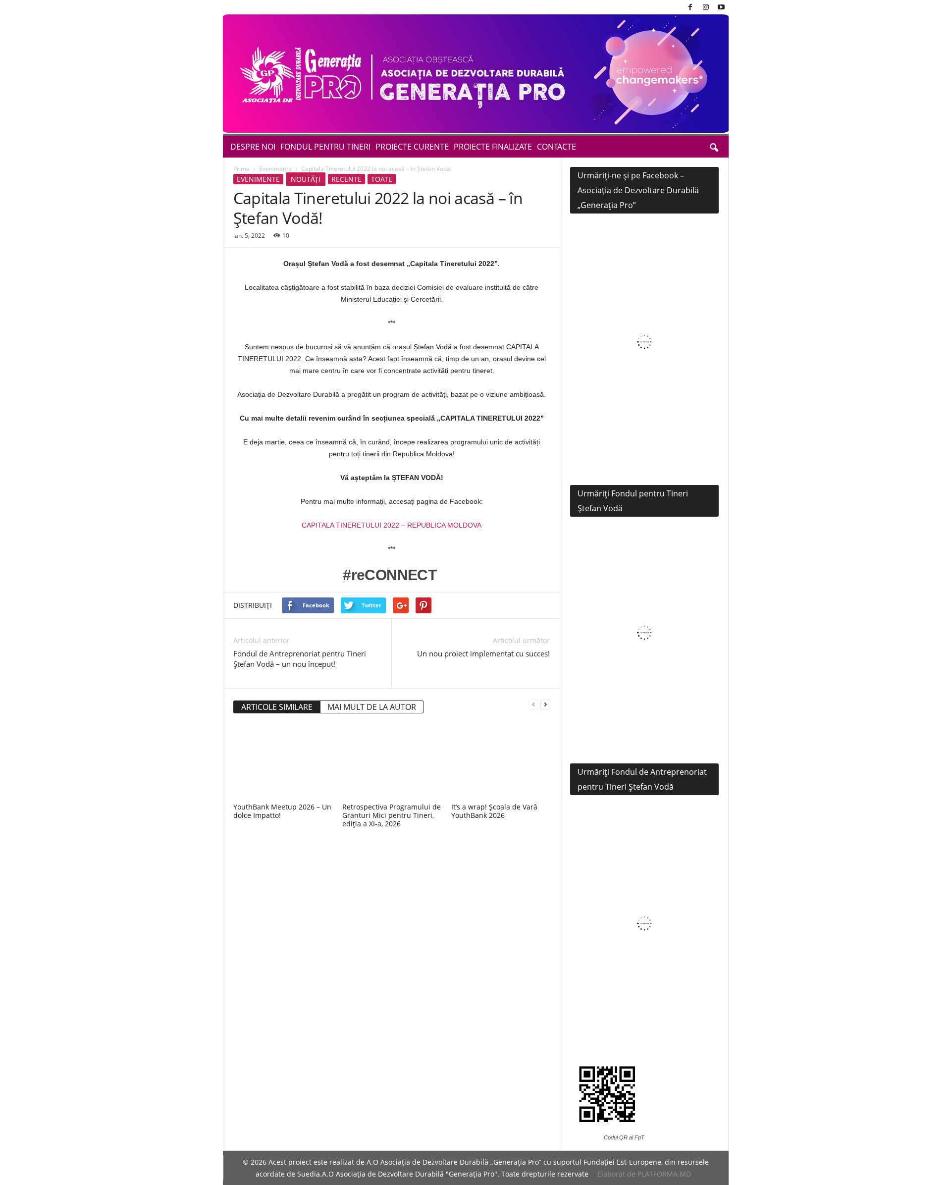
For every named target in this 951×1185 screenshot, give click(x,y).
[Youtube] (721, 7)
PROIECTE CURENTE (412, 146)
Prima (241, 168)
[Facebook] (690, 7)
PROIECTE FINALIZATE (493, 146)
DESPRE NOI (252, 146)
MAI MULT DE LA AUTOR (371, 706)
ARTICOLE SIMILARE (277, 706)
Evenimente (275, 168)
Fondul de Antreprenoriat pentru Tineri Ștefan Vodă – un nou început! (299, 658)
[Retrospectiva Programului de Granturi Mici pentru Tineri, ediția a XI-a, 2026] (391, 762)
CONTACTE (556, 146)
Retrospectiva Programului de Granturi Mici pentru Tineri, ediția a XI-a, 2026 (391, 815)
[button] (714, 147)
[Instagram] (706, 7)
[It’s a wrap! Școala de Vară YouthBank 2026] (500, 762)
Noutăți (305, 179)
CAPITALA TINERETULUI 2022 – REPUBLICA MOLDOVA (391, 525)
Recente (346, 179)
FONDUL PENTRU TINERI (325, 146)
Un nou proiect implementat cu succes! (483, 653)
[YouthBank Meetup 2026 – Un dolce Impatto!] (282, 762)
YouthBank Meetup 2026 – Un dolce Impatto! (282, 811)
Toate (381, 179)
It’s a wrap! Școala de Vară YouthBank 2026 (494, 811)
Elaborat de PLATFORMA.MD (644, 1174)
